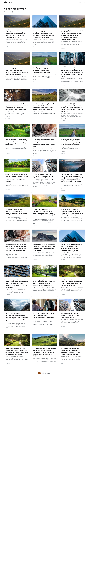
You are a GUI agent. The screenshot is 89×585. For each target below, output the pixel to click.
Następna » (47, 373)
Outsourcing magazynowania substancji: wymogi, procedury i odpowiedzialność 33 (71, 315)
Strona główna (81, 2)
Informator (8, 2)
